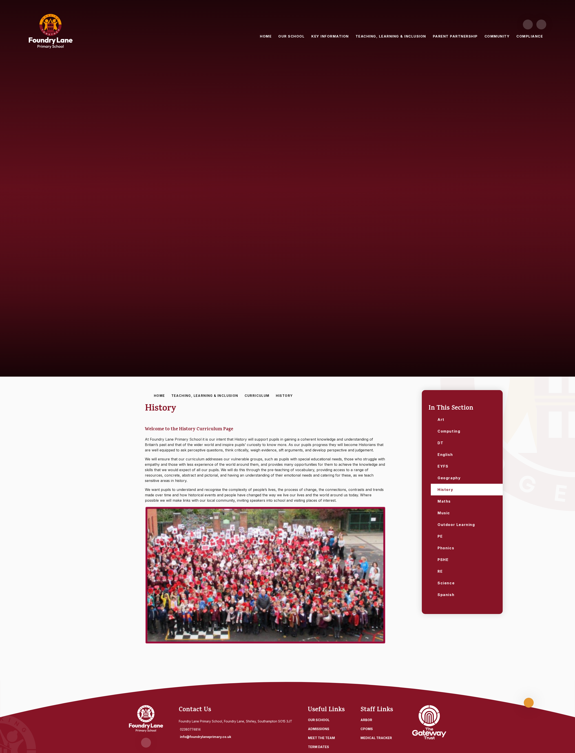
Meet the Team (321, 738)
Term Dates (318, 747)
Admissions (318, 729)
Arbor (366, 720)
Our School (319, 720)
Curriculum (257, 395)
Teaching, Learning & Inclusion (204, 395)
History (284, 395)
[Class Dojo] (528, 24)
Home (159, 395)
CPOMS (366, 729)
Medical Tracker (376, 738)
